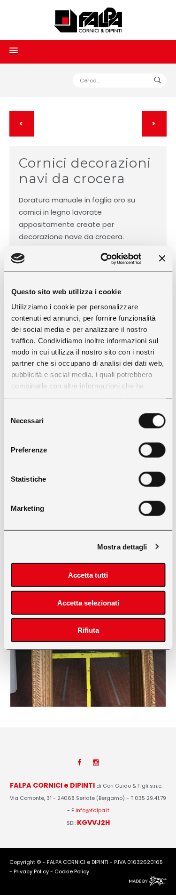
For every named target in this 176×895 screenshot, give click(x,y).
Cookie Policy (71, 871)
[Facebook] (79, 762)
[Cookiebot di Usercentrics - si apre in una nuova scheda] (105, 258)
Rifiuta (88, 630)
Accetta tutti (88, 575)
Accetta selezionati (88, 602)
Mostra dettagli (122, 546)
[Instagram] (96, 762)
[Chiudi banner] (162, 258)
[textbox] (120, 80)
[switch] (151, 450)
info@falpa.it (92, 810)
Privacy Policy (31, 871)
